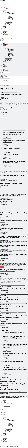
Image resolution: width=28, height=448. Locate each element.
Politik (4, 28)
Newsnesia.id (7, 406)
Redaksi (4, 401)
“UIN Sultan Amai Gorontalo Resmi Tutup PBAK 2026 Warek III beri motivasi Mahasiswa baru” (13, 194)
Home (4, 7)
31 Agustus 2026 (4, 179)
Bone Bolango (10, 18)
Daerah (4, 11)
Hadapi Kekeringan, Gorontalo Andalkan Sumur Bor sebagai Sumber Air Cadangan (12, 270)
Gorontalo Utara (11, 19)
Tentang (4, 400)
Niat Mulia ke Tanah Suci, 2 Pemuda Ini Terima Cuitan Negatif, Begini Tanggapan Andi (14, 337)
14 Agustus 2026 (4, 232)
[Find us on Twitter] (0, 408)
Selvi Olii (7, 85)
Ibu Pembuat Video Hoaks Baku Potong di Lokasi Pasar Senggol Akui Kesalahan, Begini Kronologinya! (15, 346)
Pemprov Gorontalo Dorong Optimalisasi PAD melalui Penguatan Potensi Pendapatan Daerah (13, 236)
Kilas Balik (5, 34)
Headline (4, 10)
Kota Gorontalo (11, 13)
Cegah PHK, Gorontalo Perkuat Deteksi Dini (10, 202)
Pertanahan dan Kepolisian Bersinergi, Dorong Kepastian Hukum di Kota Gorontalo (11, 229)
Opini (4, 33)
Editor (2, 97)
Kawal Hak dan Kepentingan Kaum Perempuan (11, 94)
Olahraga (4, 32)
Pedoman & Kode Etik (8, 403)
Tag (4, 85)
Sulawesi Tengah (8, 23)
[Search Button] (11, 38)
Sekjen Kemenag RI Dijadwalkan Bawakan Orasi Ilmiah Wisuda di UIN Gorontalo (14, 161)
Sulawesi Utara (8, 21)
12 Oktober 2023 (4, 98)
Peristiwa (4, 27)
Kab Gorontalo (11, 15)
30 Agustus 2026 (4, 198)
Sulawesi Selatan (8, 22)
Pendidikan (5, 31)
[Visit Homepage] (3, 0)
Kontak (4, 402)
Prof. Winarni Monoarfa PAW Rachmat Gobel (13, 155)
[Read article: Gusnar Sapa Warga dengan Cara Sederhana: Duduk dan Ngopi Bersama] (14, 242)
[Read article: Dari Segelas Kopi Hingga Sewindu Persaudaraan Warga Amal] (14, 208)
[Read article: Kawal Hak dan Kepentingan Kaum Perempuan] (14, 92)
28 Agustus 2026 (4, 204)
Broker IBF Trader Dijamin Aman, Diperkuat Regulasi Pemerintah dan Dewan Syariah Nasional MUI (15, 369)
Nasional (4, 26)
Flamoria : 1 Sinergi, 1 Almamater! (11, 148)
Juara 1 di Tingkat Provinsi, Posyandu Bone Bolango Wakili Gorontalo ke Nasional (13, 133)
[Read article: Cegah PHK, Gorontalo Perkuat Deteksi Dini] (14, 199)
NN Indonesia (4, 273)
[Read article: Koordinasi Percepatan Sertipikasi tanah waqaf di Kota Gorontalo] (14, 218)
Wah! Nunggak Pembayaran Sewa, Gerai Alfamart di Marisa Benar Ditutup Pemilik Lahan (13, 176)
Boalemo (9, 16)
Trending (5, 8)
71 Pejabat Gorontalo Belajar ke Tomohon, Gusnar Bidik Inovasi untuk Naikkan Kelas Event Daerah (13, 316)
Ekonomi (4, 29)
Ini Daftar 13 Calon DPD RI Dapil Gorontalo (13, 361)
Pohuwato (10, 17)
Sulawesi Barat (8, 24)
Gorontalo (7, 12)
